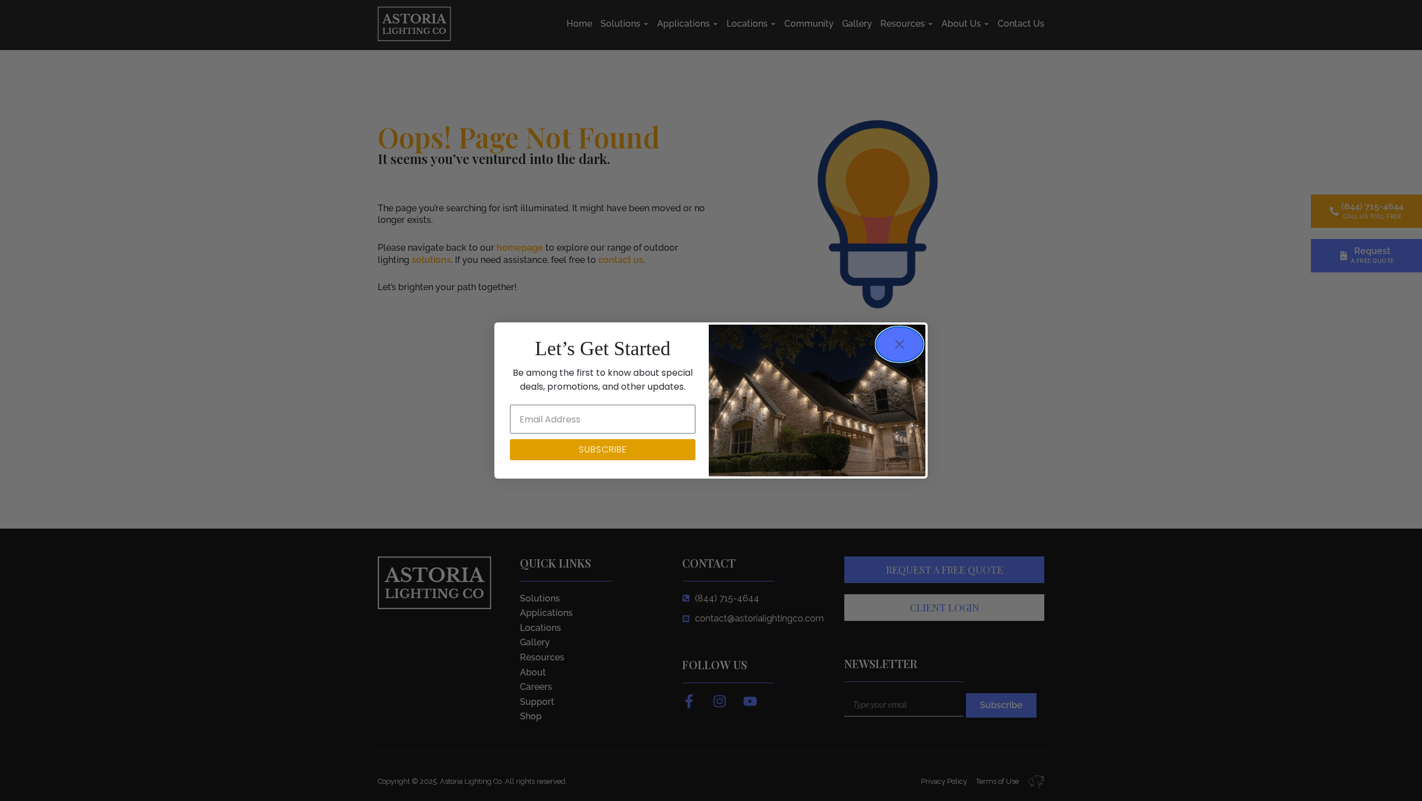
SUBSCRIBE (603, 449)
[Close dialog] (899, 344)
